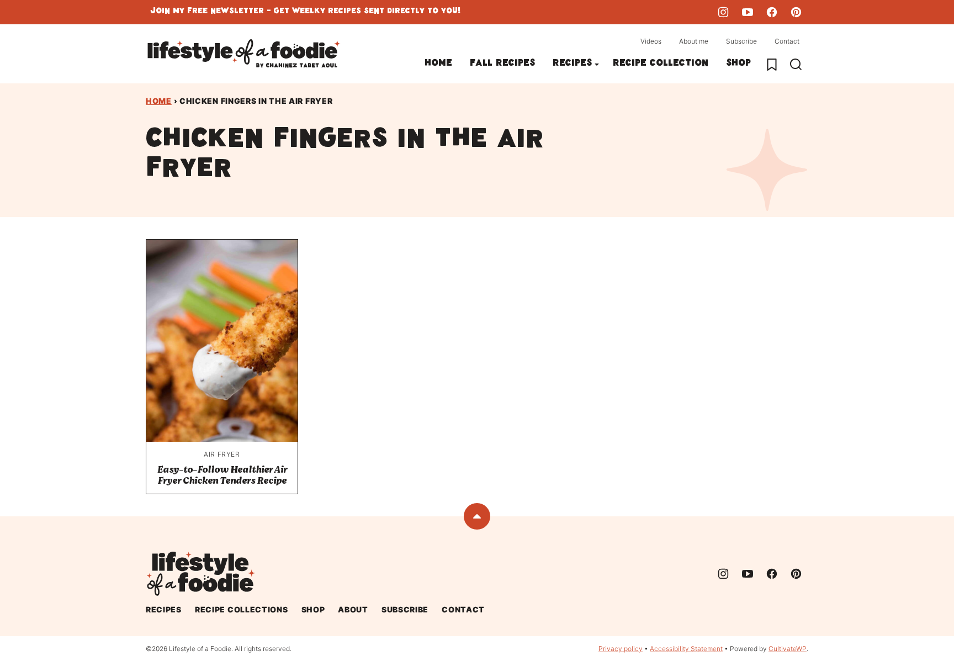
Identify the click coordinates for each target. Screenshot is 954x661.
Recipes (572, 64)
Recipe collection (660, 64)
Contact (787, 41)
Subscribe (741, 41)
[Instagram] (723, 12)
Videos (650, 41)
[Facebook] (772, 12)
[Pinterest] (796, 12)
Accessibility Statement (686, 648)
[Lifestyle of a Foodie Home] (244, 53)
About (353, 609)
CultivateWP (787, 648)
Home (438, 64)
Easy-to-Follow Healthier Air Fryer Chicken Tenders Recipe (222, 475)
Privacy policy (620, 648)
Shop (738, 64)
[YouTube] (747, 12)
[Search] (796, 64)
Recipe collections (241, 609)
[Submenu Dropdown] (596, 64)
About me (693, 41)
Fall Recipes (502, 64)
